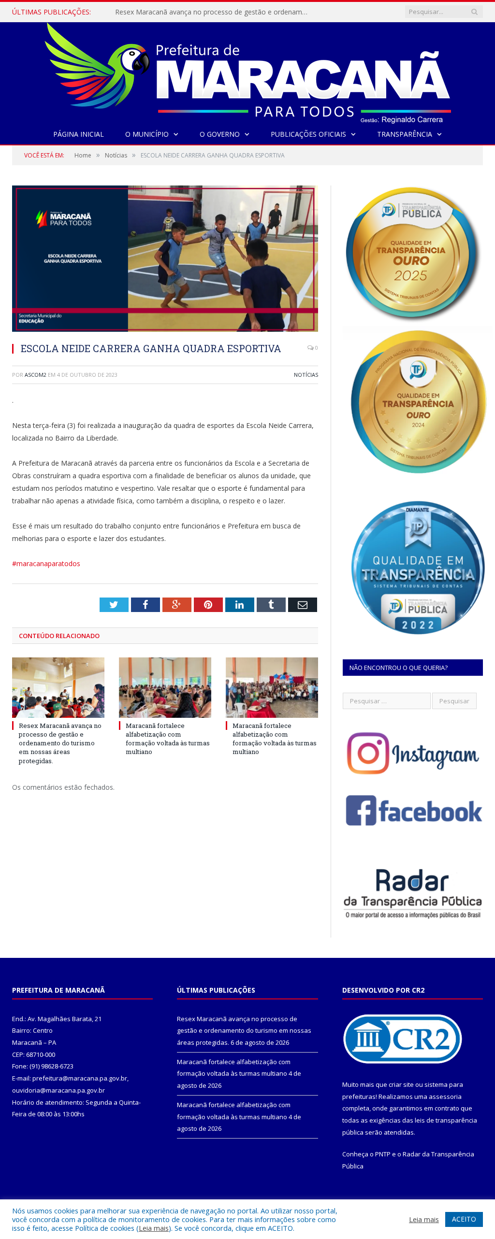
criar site (401, 1084)
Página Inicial (78, 134)
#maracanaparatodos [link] (46, 563)
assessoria (445, 1096)
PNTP (383, 1154)
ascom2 (35, 374)
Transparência (404, 134)
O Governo (220, 134)
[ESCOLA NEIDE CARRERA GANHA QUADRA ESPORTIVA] (165, 259)
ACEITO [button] (464, 1219)
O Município (147, 134)
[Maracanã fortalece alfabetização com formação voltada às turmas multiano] (165, 687)
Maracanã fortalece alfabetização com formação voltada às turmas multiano (168, 738)
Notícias (306, 374)
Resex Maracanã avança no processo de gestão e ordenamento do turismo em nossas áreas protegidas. (214, 12)
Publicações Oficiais (308, 134)
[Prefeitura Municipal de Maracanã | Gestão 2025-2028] (247, 70)
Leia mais (154, 1228)
